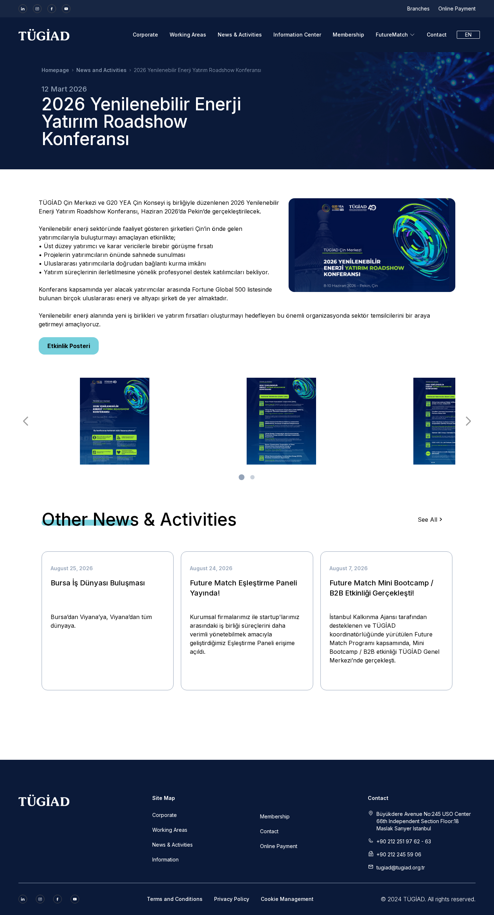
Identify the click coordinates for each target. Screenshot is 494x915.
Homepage (55, 70)
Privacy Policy (231, 899)
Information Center (297, 34)
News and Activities (101, 70)
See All (427, 519)
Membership (348, 34)
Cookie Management (287, 899)
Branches (418, 8)
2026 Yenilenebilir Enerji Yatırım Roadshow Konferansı (197, 70)
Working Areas (188, 34)
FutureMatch (392, 34)
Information (165, 859)
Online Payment (457, 8)
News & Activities (240, 34)
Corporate (145, 34)
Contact (437, 34)
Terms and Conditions (175, 899)
